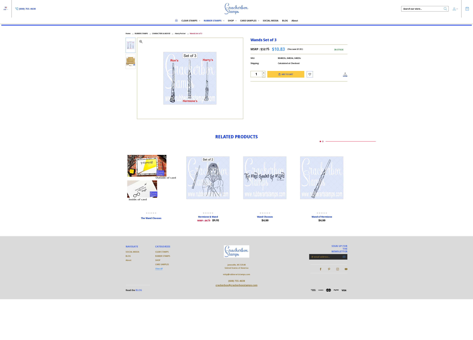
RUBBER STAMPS (212, 20)
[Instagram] (337, 269)
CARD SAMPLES (248, 20)
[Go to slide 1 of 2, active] (320, 141)
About (295, 20)
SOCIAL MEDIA (270, 20)
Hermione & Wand (208, 216)
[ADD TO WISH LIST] (310, 74)
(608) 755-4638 (236, 280)
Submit (344, 257)
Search (445, 8)
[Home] (176, 20)
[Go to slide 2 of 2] (322, 141)
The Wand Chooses (151, 218)
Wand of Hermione (322, 216)
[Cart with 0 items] (467, 9)
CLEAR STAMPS (189, 20)
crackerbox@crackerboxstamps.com (236, 285)
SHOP (231, 20)
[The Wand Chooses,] (151, 178)
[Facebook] (320, 269)
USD (5, 9)
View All (158, 268)
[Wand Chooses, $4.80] (265, 178)
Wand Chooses (265, 216)
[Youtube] (346, 269)
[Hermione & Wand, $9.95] (208, 178)
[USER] (455, 8)
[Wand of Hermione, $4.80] (322, 178)
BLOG (285, 20)
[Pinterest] (329, 269)
